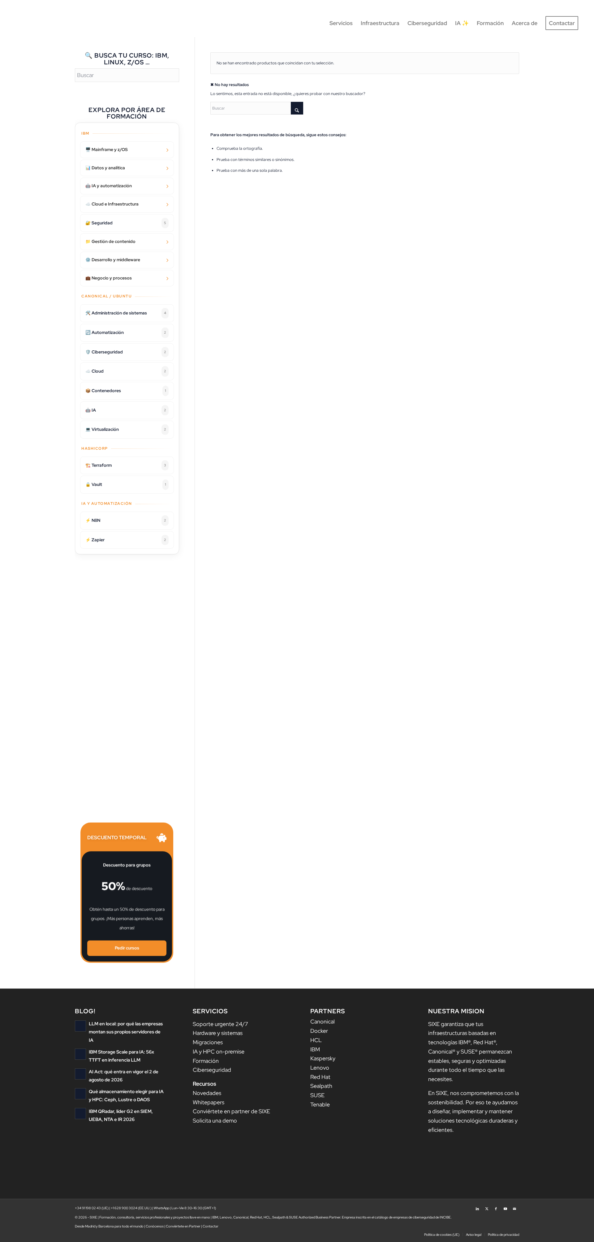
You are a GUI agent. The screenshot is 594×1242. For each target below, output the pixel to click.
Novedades (207, 1093)
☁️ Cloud (125, 371)
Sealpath (321, 1085)
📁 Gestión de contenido (110, 241)
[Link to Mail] (514, 1206)
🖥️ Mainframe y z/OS (106, 149)
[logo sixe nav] (42, 23)
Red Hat (320, 1076)
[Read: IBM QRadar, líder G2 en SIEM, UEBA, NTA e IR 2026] (80, 1113)
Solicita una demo (215, 1120)
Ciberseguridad (212, 1069)
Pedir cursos (127, 948)
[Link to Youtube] (505, 1206)
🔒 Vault (125, 484)
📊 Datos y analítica (105, 168)
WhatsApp (161, 1208)
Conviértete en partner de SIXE (231, 1111)
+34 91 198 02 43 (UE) (92, 1208)
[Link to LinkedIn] (477, 1206)
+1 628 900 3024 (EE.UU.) (131, 1208)
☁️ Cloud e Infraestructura (112, 204)
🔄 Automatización (125, 332)
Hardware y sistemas (218, 1032)
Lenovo (319, 1067)
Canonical (322, 1021)
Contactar (210, 1226)
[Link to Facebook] (496, 1206)
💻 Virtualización (125, 429)
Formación (206, 1060)
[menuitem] (341, 23)
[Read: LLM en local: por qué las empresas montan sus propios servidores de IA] (80, 1026)
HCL (316, 1040)
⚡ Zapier (125, 540)
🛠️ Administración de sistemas (125, 313)
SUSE (317, 1095)
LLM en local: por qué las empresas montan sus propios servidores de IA (126, 1031)
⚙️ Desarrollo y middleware (112, 259)
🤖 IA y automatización (108, 185)
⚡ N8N (125, 520)
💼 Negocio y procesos (108, 278)
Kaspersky (322, 1058)
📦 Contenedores (125, 390)
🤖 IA (125, 410)
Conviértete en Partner (183, 1226)
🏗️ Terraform (125, 465)
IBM (315, 1049)
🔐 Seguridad (125, 223)
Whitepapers (208, 1102)
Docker (319, 1030)
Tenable (320, 1104)
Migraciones (208, 1042)
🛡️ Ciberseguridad (125, 352)
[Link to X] (486, 1206)
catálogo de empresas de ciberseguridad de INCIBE (413, 1217)
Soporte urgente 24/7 (220, 1024)
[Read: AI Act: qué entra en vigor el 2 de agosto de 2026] (80, 1074)
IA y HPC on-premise (218, 1051)
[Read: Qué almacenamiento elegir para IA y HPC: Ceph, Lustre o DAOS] (80, 1093)
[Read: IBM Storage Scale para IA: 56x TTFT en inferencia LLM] (80, 1054)
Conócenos (155, 1226)
